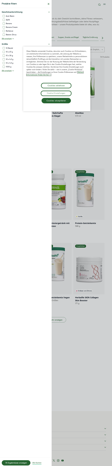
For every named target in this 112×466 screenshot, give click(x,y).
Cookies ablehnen (56, 85)
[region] (56, 79)
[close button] (48, 4)
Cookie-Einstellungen (56, 93)
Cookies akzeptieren (56, 101)
